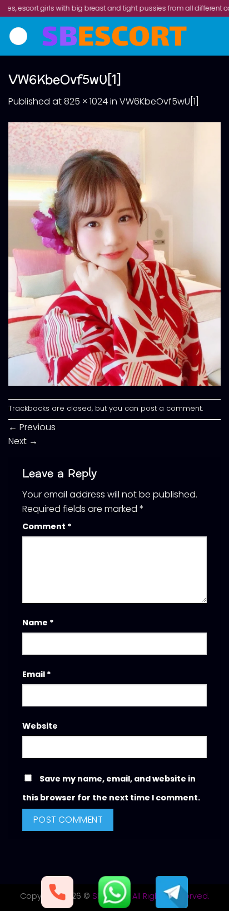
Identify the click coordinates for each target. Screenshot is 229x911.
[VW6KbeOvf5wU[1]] (114, 253)
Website (40, 725)
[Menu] (18, 36)
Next (23, 441)
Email (36, 674)
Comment (47, 526)
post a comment (171, 408)
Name (38, 622)
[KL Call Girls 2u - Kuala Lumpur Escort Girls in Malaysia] (114, 36)
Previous (32, 427)
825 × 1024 (86, 101)
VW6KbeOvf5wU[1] (159, 101)
